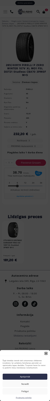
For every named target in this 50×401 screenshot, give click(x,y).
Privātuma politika (24, 397)
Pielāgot (25, 391)
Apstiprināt (25, 376)
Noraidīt (25, 384)
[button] (46, 353)
